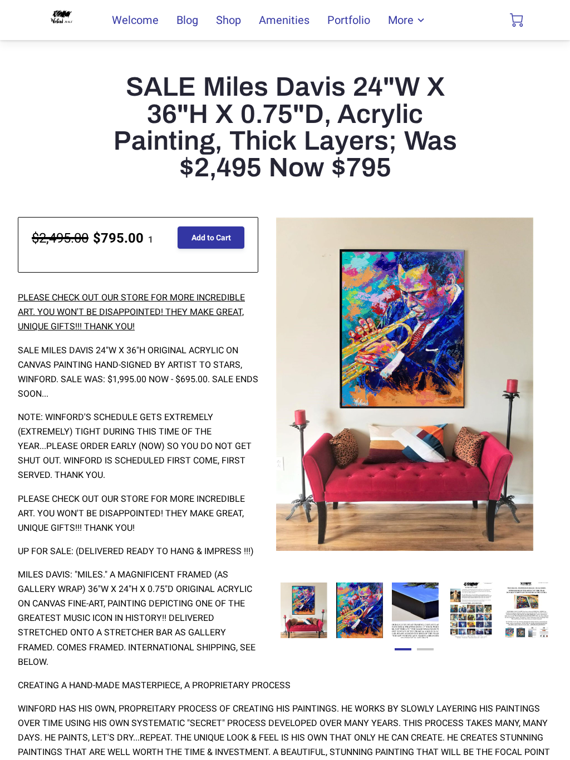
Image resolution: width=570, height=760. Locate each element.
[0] (516, 20)
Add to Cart (211, 237)
